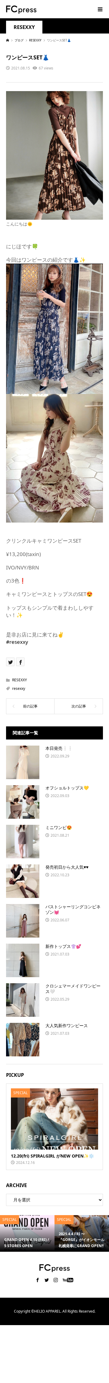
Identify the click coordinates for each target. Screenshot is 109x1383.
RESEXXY (24, 27)
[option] (27, 1233)
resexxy (18, 688)
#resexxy (17, 641)
